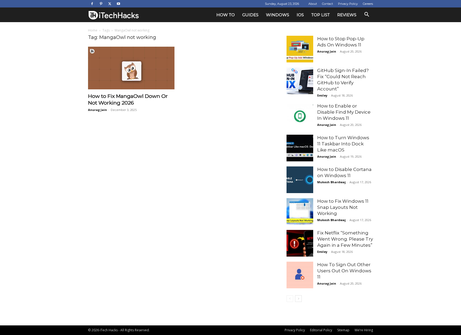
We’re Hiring (364, 330)
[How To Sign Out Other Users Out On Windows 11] (300, 275)
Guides (250, 14)
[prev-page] (290, 298)
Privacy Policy (348, 4)
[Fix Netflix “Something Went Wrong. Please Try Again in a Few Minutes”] (300, 243)
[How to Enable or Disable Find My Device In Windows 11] (300, 116)
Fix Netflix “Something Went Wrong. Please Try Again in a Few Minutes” (345, 239)
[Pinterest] (101, 3)
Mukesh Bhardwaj (331, 182)
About (312, 4)
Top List (320, 14)
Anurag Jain (97, 110)
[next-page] (298, 298)
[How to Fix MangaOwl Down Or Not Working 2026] (131, 68)
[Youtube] (118, 3)
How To (225, 14)
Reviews (346, 14)
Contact (327, 4)
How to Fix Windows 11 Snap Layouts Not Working (342, 207)
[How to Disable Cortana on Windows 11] (300, 179)
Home (92, 30)
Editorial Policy (321, 330)
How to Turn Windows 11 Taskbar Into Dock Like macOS (343, 144)
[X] (110, 3)
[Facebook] (92, 3)
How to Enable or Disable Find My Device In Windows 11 (344, 112)
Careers (368, 4)
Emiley (322, 95)
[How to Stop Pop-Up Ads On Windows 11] (300, 49)
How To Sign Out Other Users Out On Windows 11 (344, 271)
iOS (300, 14)
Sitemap (343, 330)
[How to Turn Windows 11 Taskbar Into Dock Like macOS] (300, 148)
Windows (277, 14)
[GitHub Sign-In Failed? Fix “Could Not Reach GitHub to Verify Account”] (300, 80)
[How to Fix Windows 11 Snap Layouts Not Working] (300, 211)
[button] (366, 15)
